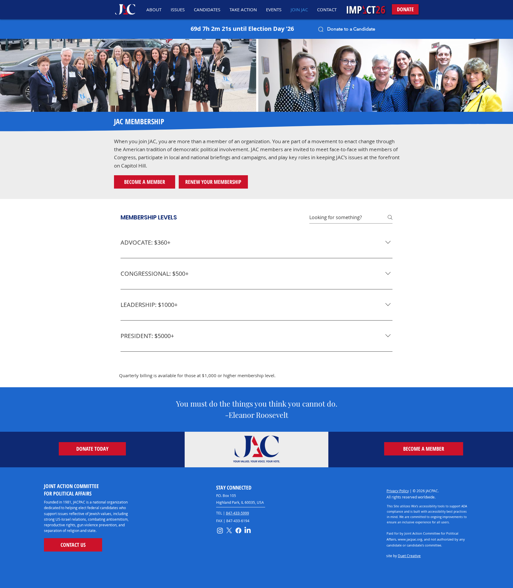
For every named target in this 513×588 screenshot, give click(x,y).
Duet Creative (409, 555)
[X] (229, 530)
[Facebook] (238, 530)
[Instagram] (220, 530)
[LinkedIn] (247, 530)
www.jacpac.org (410, 539)
